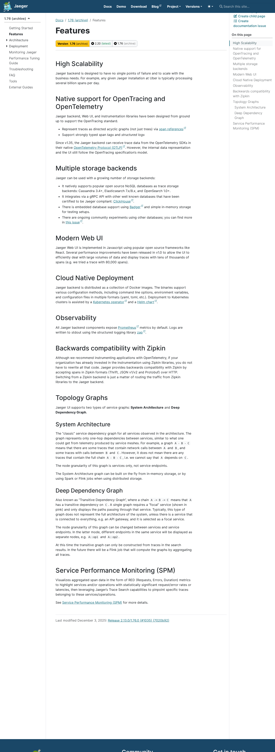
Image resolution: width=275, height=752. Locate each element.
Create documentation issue (249, 23)
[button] (173, 6)
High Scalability (245, 43)
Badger (135, 207)
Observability (243, 86)
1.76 (126, 43)
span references (171, 129)
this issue (73, 222)
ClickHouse (122, 201)
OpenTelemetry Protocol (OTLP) (98, 148)
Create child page (251, 16)
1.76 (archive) (78, 20)
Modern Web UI (244, 74)
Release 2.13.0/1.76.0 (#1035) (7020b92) (138, 620)
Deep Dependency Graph (248, 115)
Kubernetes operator (108, 302)
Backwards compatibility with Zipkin (251, 93)
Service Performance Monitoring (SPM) (249, 125)
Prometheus (127, 327)
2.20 (102, 43)
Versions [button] (193, 6)
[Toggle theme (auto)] (210, 6)
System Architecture (250, 107)
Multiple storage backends (245, 66)
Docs (59, 20)
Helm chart (145, 302)
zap (140, 332)
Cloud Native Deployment (252, 80)
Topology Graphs (246, 102)
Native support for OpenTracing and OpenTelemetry (247, 53)
